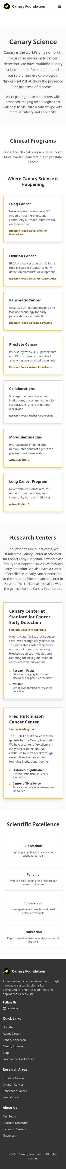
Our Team (9, 1116)
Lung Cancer (11, 1097)
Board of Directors (15, 1123)
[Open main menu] (59, 6)
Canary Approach (14, 1040)
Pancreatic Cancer (15, 1091)
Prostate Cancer (13, 1078)
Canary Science (13, 1046)
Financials (9, 1135)
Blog (6, 1053)
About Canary (12, 1034)
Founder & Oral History (18, 1059)
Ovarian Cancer (13, 1085)
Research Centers (14, 1129)
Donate (8, 1027)
